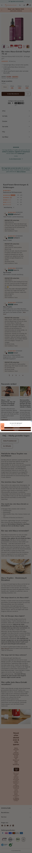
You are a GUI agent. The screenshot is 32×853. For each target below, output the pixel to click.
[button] (2, 426)
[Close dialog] (31, 421)
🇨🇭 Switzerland (16, 430)
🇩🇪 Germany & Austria (16, 427)
